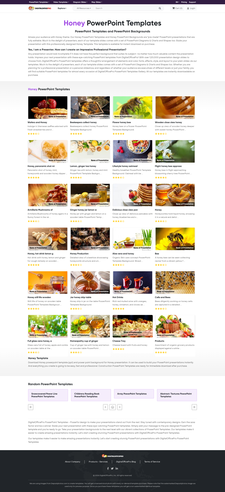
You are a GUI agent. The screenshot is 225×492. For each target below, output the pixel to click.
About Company (72, 462)
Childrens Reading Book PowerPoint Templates (86, 395)
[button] (191, 8)
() (178, 8)
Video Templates (60, 2)
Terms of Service (152, 462)
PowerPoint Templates (38, 2)
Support (192, 2)
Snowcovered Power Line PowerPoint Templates (44, 395)
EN (177, 2)
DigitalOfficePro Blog (126, 462)
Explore (61, 8)
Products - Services (98, 462)
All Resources (83, 8)
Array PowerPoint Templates (132, 393)
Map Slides (96, 2)
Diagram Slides (79, 2)
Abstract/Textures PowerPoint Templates (176, 395)
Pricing (184, 2)
